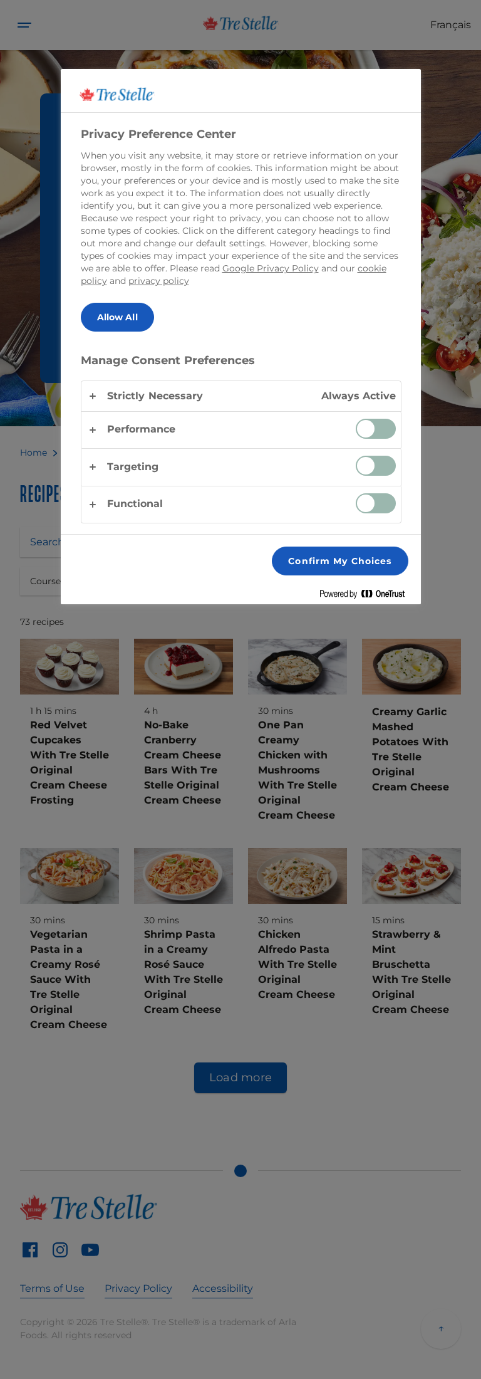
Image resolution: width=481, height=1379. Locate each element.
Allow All (117, 317)
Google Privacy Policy (270, 268)
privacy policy (158, 280)
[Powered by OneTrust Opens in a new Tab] (367, 596)
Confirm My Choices (339, 561)
